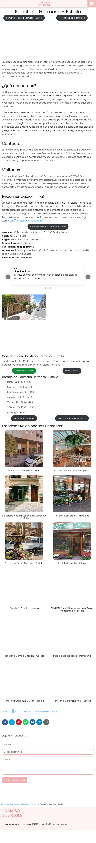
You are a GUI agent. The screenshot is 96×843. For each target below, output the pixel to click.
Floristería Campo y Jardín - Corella (24, 655)
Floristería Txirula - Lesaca (24, 608)
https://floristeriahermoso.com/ (25, 220)
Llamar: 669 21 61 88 (24, 370)
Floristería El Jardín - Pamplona (71, 515)
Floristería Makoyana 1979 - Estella (72, 700)
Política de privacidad (57, 824)
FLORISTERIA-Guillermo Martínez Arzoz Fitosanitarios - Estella (72, 609)
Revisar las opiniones (24, 418)
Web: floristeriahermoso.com (72, 418)
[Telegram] (39, 722)
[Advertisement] (48, 39)
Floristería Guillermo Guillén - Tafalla (24, 700)
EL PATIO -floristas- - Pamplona (72, 470)
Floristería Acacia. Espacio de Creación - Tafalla (24, 517)
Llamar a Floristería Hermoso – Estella (24, 17)
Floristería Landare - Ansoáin (24, 470)
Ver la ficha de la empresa (72, 17)
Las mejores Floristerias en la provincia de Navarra (36, 711)
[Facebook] (5, 722)
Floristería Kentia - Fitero (72, 563)
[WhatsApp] (26, 722)
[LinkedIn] (33, 722)
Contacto (41, 824)
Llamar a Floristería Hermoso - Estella (48, 226)
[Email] (46, 722)
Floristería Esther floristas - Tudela (24, 563)
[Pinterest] (19, 722)
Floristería (7, 711)
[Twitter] (12, 722)
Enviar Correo (71, 370)
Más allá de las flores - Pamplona (72, 655)
